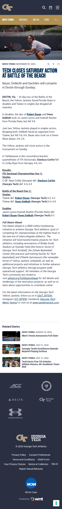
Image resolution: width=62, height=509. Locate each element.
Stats (46, 20)
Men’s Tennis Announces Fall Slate (40, 335)
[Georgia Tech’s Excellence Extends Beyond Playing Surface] (11, 349)
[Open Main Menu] (58, 8)
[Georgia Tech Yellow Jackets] (7, 7)
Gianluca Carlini (46, 180)
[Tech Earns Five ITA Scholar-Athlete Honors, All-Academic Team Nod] (11, 362)
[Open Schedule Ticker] (51, 7)
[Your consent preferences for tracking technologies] (56, 503)
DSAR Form (43, 459)
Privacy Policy (19, 455)
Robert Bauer (34, 114)
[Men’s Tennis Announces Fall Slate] (11, 336)
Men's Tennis (8, 64)
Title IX (54, 464)
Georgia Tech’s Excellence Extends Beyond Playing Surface (40, 349)
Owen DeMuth (22, 201)
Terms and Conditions (24, 459)
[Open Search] (44, 7)
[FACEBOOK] (53, 64)
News (56, 20)
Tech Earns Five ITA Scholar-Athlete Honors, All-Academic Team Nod (40, 364)
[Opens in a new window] (15, 386)
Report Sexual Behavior (31, 468)
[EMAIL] (58, 64)
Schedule (23, 20)
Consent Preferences (39, 455)
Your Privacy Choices (14, 464)
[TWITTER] (48, 64)
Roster (36, 20)
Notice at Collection (38, 464)
